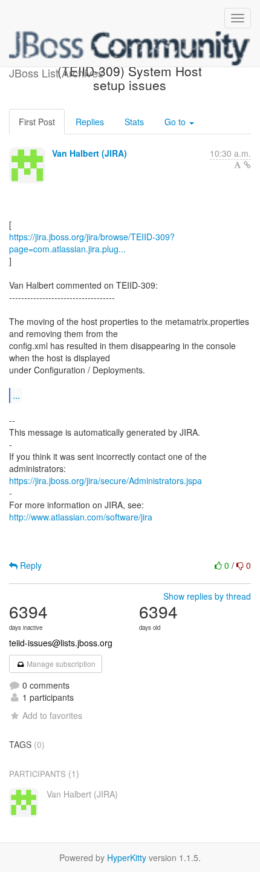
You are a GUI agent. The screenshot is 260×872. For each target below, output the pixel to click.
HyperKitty (126, 857)
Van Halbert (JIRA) (89, 153)
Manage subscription (60, 663)
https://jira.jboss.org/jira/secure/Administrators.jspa (105, 480)
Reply (30, 565)
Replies (90, 122)
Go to (176, 122)
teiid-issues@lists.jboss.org (60, 643)
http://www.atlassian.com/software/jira (80, 517)
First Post (37, 122)
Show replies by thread (207, 596)
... (16, 395)
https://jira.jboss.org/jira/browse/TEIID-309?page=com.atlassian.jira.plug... (92, 243)
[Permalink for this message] (247, 164)
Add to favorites (52, 715)
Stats (134, 122)
